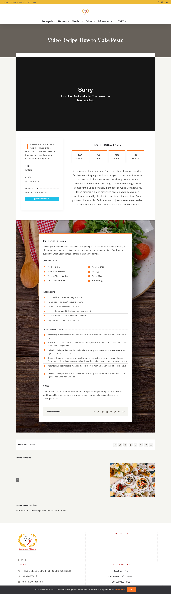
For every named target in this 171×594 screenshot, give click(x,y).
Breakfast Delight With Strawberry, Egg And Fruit (133, 476)
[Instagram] (22, 560)
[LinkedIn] (107, 411)
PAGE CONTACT (121, 570)
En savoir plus (120, 590)
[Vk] (119, 411)
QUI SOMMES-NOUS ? (121, 581)
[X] (98, 411)
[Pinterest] (115, 411)
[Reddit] (103, 411)
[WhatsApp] (111, 411)
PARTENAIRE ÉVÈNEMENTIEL (121, 576)
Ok (131, 590)
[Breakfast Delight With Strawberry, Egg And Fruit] (132, 480)
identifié (35, 510)
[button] (17, 480)
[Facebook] (94, 411)
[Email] (123, 411)
